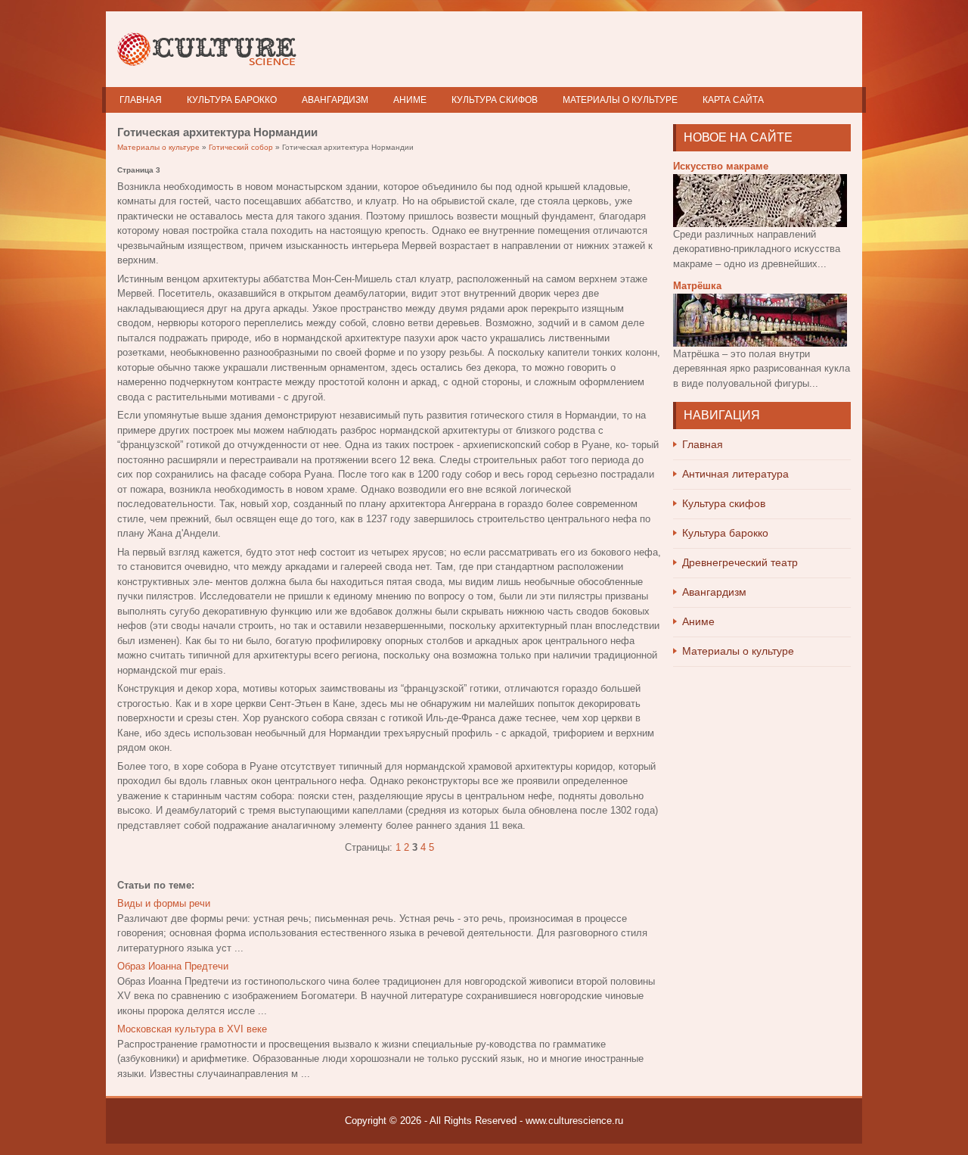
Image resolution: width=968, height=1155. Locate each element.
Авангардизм (335, 100)
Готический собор (241, 147)
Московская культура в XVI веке (192, 1029)
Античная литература (735, 474)
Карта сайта (733, 100)
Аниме (410, 100)
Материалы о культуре (620, 100)
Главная (140, 100)
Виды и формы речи (163, 903)
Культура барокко (232, 100)
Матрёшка (697, 285)
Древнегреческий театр (740, 562)
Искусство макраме (720, 166)
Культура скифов (494, 100)
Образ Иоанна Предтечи (172, 966)
